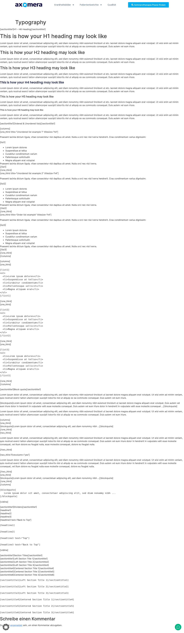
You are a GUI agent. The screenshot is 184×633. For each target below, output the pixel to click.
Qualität (111, 4)
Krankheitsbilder (62, 4)
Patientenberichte (89, 4)
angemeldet (16, 625)
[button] (6, 627)
